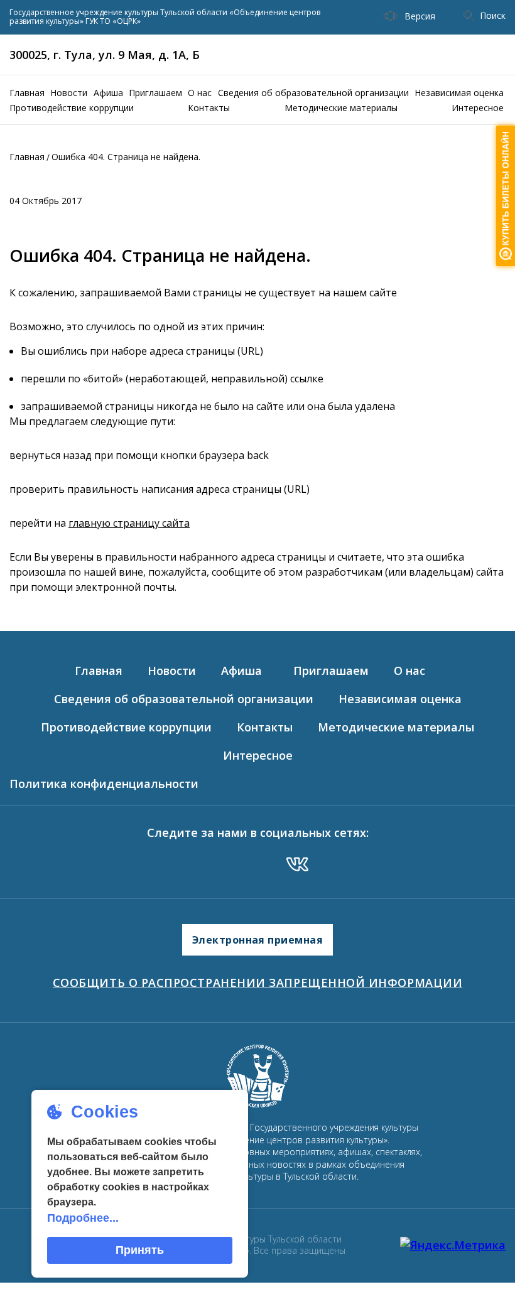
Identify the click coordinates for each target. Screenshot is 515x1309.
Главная (27, 93)
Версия (419, 16)
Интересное (478, 108)
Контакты (209, 108)
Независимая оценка (459, 93)
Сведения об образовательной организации (313, 93)
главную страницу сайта (129, 523)
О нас (200, 93)
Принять (140, 1250)
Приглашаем (155, 93)
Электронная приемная (257, 940)
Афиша (108, 93)
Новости (68, 93)
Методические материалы (341, 108)
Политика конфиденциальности (103, 783)
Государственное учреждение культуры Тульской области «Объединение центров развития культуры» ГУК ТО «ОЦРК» (164, 17)
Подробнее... (83, 1218)
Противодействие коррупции (71, 108)
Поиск (493, 15)
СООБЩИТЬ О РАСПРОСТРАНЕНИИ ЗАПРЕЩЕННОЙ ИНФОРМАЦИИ (257, 982)
